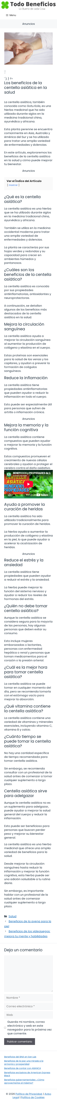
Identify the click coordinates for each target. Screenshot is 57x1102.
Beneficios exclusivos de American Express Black (27, 1074)
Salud (12, 916)
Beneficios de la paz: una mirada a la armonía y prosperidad (23, 1062)
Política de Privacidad (28, 1094)
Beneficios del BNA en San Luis (20, 1056)
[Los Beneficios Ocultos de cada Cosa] (28, 5)
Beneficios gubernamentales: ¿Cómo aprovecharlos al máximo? (24, 1081)
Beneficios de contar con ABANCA (22, 1068)
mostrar (13, 185)
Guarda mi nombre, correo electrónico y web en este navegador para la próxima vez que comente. (29, 1027)
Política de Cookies (33, 1097)
